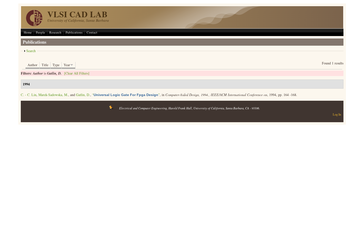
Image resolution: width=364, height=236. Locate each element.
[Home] (34, 24)
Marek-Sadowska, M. (53, 94)
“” (126, 94)
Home (28, 32)
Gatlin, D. (83, 94)
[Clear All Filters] (76, 73)
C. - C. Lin (28, 94)
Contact (92, 32)
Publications (74, 32)
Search (31, 50)
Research (55, 32)
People (40, 32)
